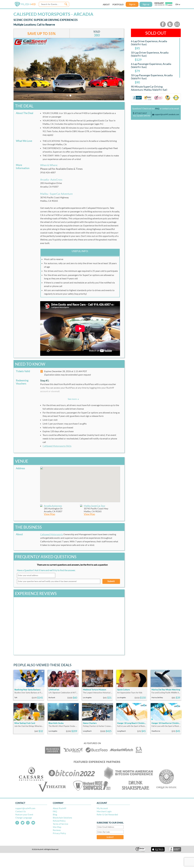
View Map (49, 514)
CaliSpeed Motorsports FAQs (57, 446)
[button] (80, 482)
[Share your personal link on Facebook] (163, 26)
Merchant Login (104, 811)
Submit (111, 581)
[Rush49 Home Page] (25, 6)
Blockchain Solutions (62, 817)
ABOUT (106, 4)
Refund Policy (59, 820)
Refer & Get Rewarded (107, 814)
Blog (55, 814)
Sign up (146, 4)
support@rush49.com (25, 808)
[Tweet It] (170, 26)
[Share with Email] (177, 26)
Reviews (57, 830)
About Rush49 (59, 808)
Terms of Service (60, 824)
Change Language (23, 817)
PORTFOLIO (118, 4)
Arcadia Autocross (53, 505)
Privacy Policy (59, 833)
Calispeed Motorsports (51, 534)
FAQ (157, 108)
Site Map (57, 827)
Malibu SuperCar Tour (94, 505)
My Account (102, 808)
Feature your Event (24, 814)
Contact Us (20, 811)
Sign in (132, 4)
